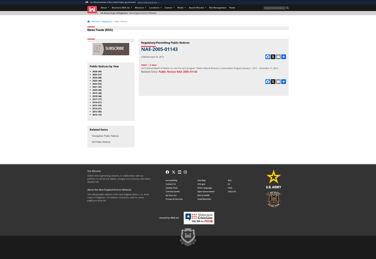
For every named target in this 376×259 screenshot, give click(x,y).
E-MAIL (153, 65)
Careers (169, 8)
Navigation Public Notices (105, 136)
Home (232, 8)
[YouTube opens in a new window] (179, 172)
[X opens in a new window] (173, 172)
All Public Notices (101, 142)
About (104, 8)
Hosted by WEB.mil (169, 217)
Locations (154, 8)
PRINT (144, 65)
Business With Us (121, 8)
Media (180, 8)
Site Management (217, 8)
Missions (140, 8)
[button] (149, 2)
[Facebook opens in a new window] (167, 172)
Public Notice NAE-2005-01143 (178, 71)
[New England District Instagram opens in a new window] (185, 172)
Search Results (196, 8)
